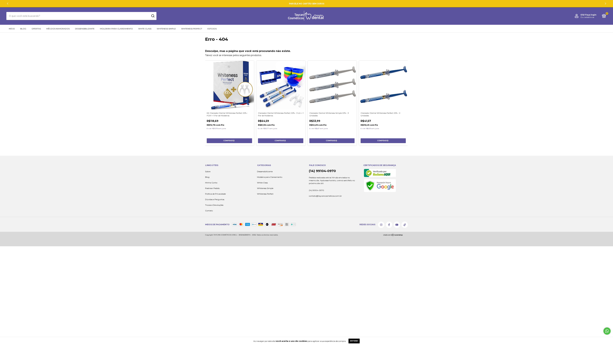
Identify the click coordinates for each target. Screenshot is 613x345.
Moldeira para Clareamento (116, 28)
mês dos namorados (58, 28)
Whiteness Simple (166, 28)
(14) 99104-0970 (322, 171)
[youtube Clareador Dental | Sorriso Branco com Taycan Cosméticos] (397, 225)
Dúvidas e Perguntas (214, 199)
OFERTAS (36, 28)
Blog (23, 28)
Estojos (212, 28)
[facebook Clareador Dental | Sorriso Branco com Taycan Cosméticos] (389, 225)
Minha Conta (211, 182)
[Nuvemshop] (393, 235)
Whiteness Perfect (191, 28)
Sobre (207, 171)
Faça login (590, 15)
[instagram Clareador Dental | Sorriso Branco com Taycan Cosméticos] (381, 225)
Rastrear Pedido (212, 188)
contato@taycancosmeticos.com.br (325, 196)
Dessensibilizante (85, 28)
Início (12, 28)
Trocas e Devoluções (214, 205)
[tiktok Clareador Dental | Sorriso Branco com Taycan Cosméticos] (404, 225)
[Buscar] (152, 16)
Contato (209, 210)
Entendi (354, 341)
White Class (144, 28)
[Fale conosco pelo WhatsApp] (607, 331)
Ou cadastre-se (587, 17)
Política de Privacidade (215, 194)
